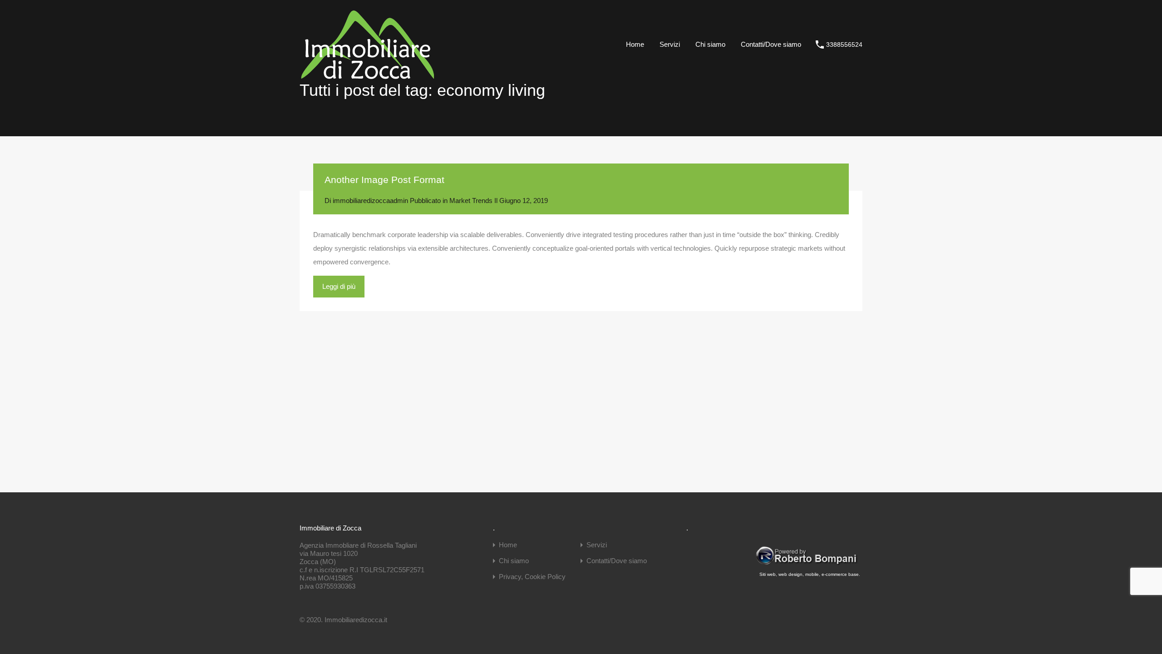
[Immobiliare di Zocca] (368, 75)
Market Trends (470, 200)
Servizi (670, 44)
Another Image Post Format (384, 179)
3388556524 (844, 44)
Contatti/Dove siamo (771, 44)
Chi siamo (710, 44)
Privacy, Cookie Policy (532, 576)
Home (635, 44)
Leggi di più (338, 286)
